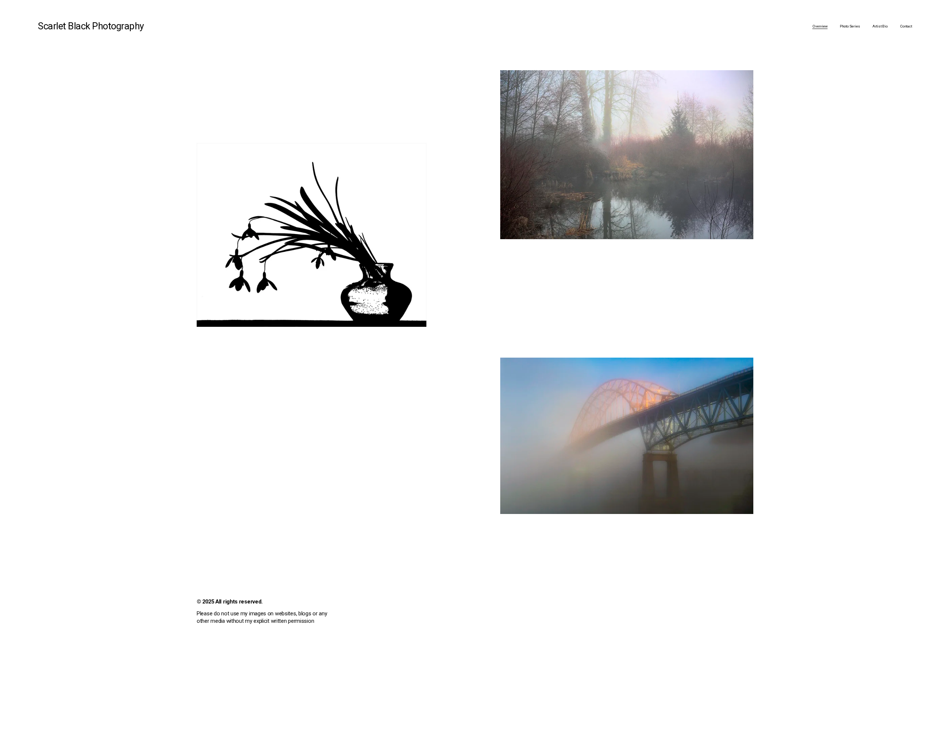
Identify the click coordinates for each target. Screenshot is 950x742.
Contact (906, 26)
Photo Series (850, 26)
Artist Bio (880, 26)
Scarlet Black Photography (91, 26)
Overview (819, 26)
